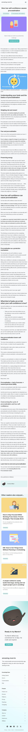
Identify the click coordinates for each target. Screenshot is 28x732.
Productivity (5, 527)
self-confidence (22, 13)
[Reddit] (7, 726)
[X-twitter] (20, 726)
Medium (12, 477)
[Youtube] (10, 726)
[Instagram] (17, 726)
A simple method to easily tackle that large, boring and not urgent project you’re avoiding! (14, 583)
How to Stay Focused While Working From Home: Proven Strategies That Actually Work (13, 517)
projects (24, 565)
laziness (7, 50)
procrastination (15, 13)
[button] (26, 2)
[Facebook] (14, 726)
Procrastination (6, 13)
